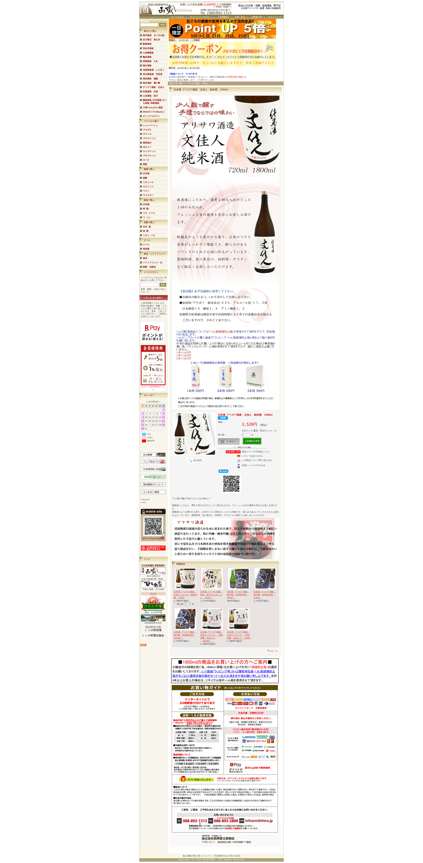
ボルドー (147, 147)
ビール (146, 244)
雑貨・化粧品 (149, 267)
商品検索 (144, 21)
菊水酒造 (147, 65)
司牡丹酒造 (148, 48)
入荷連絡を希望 (252, 441)
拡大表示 (197, 460)
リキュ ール (149, 235)
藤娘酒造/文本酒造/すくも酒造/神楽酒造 (155, 101)
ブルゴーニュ (149, 138)
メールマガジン (151, 272)
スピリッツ (148, 186)
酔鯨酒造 (147, 44)
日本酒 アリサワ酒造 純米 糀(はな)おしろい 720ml (211, 594)
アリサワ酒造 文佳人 (153, 87)
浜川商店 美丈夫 (151, 39)
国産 (145, 164)
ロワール (147, 134)
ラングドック (149, 151)
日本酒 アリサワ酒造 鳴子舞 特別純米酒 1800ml (185, 635)
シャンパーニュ (150, 125)
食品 (145, 258)
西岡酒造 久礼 (150, 61)
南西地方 (147, 142)
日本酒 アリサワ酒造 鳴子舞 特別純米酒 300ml (238, 594)
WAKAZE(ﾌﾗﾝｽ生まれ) (154, 112)
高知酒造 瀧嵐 (150, 78)
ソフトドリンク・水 (152, 262)
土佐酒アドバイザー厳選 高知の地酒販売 (261, 8)
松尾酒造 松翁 (150, 91)
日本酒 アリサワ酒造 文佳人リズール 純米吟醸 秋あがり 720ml (239, 635)
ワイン (146, 191)
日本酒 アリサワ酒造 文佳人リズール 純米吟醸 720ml (185, 594)
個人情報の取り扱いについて (197, 856)
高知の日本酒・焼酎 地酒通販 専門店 (259, 5)
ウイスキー (148, 195)
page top (274, 651)
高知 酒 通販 (176, 83)
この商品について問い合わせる (257, 460)
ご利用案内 (223, 17)
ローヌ (146, 160)
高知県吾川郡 (153, 629)
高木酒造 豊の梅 (151, 83)
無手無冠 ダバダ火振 (153, 35)
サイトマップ (274, 17)
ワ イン (147, 217)
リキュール (148, 182)
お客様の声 (256, 17)
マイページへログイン (201, 17)
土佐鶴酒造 (148, 52)
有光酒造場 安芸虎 (152, 74)
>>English (145, 499)
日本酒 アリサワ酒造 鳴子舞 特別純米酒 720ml (264, 594)
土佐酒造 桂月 (150, 96)
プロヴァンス (149, 155)
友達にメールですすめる (253, 465)
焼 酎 (146, 208)
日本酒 (146, 173)
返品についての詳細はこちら (256, 451)
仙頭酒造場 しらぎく (153, 70)
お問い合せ (239, 17)
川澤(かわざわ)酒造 (153, 107)
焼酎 (145, 178)
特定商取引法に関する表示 (227, 856)
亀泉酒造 (147, 57)
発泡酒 (146, 249)
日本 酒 (147, 226)
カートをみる (177, 17)
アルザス (147, 129)
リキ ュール (149, 213)
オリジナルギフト (151, 116)
